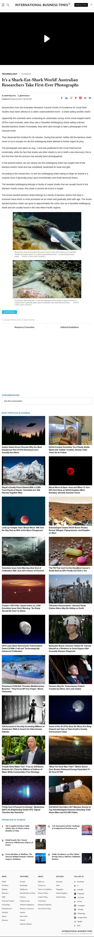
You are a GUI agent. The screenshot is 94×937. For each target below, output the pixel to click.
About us (41, 882)
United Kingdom (61, 893)
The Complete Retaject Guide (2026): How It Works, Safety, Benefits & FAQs (17, 828)
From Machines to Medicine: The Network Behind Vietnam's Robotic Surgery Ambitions (20, 856)
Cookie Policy (43, 897)
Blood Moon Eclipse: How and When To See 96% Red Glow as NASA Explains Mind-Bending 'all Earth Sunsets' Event (69, 490)
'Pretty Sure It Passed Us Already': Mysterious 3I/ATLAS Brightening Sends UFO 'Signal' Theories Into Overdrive (23, 809)
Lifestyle (5, 912)
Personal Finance (8, 901)
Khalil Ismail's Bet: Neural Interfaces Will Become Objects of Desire (19, 842)
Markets (5, 889)
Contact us (42, 885)
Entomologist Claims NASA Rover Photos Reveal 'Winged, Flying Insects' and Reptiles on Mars (69, 530)
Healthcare (24, 889)
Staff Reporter (10, 96)
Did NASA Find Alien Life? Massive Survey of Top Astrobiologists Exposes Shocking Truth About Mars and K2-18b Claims (70, 809)
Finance (23, 897)
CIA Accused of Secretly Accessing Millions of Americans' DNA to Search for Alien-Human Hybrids (23, 729)
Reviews (5, 920)
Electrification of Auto (27, 893)
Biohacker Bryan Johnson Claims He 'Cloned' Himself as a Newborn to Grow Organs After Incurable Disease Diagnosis (70, 648)
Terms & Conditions (45, 889)
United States (61, 897)
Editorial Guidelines (70, 327)
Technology (6, 905)
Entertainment (7, 909)
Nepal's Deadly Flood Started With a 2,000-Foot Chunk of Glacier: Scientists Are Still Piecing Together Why (21, 490)
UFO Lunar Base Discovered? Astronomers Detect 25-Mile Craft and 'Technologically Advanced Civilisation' (22, 648)
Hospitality (23, 885)
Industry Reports (26, 924)
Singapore (59, 889)
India (57, 885)
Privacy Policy (43, 893)
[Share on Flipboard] (76, 98)
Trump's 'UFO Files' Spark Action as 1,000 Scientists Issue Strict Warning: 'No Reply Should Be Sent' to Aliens (21, 608)
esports (22, 912)
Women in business (27, 909)
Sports (4, 916)
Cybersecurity (25, 901)
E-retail (22, 882)
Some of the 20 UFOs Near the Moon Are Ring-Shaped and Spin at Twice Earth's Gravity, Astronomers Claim (70, 729)
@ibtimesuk (24, 96)
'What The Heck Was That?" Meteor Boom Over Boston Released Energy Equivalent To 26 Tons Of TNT (69, 769)
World (4, 882)
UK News (5, 885)
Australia (59, 882)
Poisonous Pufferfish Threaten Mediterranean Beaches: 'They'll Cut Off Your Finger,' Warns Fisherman (23, 689)
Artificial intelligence (27, 905)
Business (5, 893)
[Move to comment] (90, 98)
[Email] (85, 98)
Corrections (42, 901)
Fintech (22, 920)
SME (3, 897)
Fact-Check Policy (44, 909)
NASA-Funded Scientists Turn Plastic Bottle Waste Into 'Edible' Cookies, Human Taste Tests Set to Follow (69, 450)
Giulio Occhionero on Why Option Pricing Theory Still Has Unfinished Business (66, 856)
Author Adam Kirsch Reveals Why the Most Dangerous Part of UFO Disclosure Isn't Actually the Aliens (22, 450)
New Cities (24, 916)
